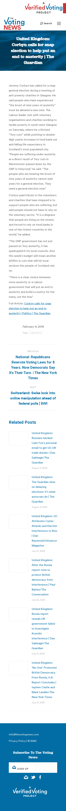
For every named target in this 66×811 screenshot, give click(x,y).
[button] (46, 23)
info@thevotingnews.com (24, 734)
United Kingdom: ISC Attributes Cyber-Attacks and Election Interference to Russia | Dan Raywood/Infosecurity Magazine (46, 530)
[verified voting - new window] (43, 14)
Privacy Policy (17, 741)
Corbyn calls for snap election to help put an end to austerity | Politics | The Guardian (30, 308)
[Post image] (18, 438)
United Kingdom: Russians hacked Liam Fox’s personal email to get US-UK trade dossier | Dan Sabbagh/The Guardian (44, 447)
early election (36, 333)
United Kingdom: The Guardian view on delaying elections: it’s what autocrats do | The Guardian (43, 489)
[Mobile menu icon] (58, 23)
